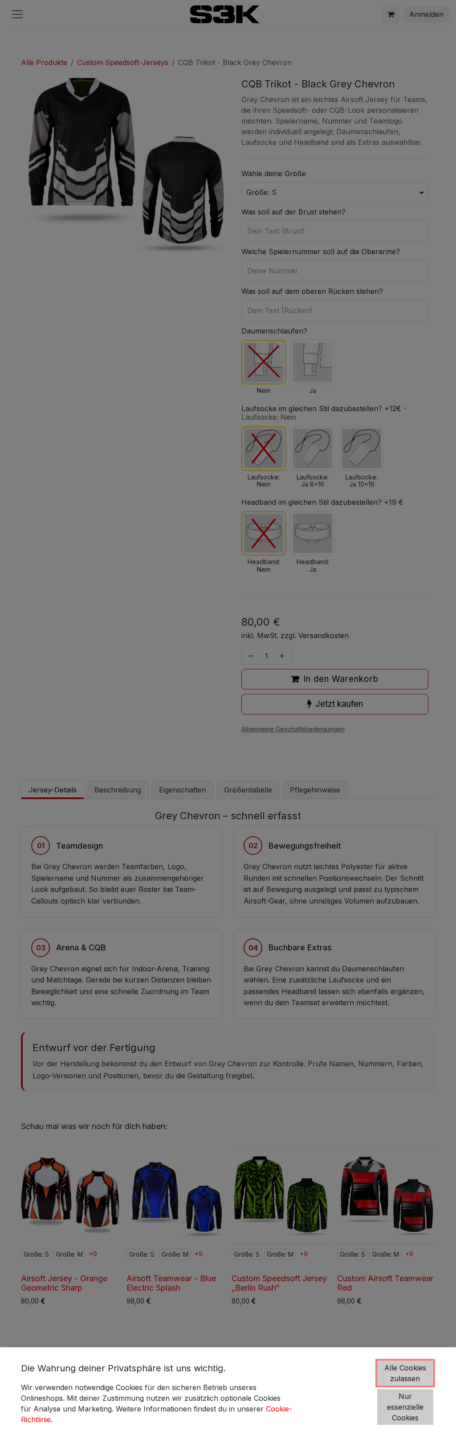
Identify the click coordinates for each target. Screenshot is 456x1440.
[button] (405, 1373)
